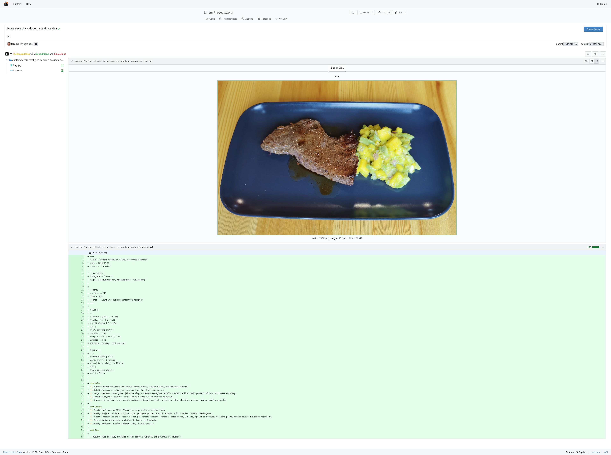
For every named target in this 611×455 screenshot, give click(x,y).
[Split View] (595, 53)
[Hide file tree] (7, 54)
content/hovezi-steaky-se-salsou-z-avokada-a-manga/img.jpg (111, 61)
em (211, 12)
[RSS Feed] (352, 12)
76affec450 (570, 44)
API (606, 452)
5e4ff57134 (596, 44)
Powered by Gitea (12, 452)
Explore (17, 4)
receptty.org (224, 12)
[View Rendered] (596, 61)
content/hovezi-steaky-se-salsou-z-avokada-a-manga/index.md (112, 247)
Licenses (595, 452)
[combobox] (588, 53)
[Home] (6, 4)
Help (28, 4)
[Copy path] (150, 61)
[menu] (602, 53)
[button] (364, 12)
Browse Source (593, 29)
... (9, 36)
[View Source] (591, 61)
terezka (15, 43)
